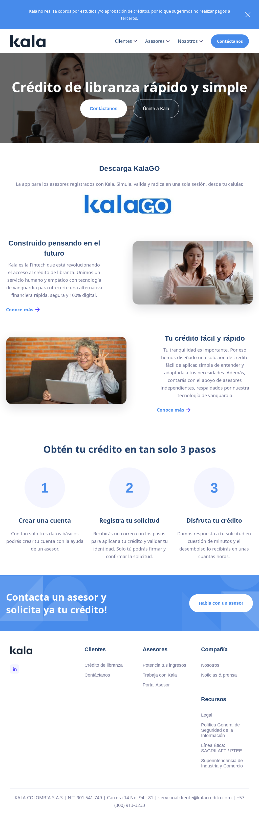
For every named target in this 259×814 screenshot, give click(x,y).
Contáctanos (230, 41)
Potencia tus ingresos (164, 665)
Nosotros (210, 665)
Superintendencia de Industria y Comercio (222, 763)
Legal (206, 715)
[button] (126, 41)
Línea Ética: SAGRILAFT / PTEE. (222, 748)
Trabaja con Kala (160, 675)
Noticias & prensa (219, 675)
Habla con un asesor (221, 603)
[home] (28, 41)
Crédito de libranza (103, 665)
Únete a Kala (156, 108)
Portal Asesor (156, 684)
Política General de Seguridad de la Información (220, 730)
